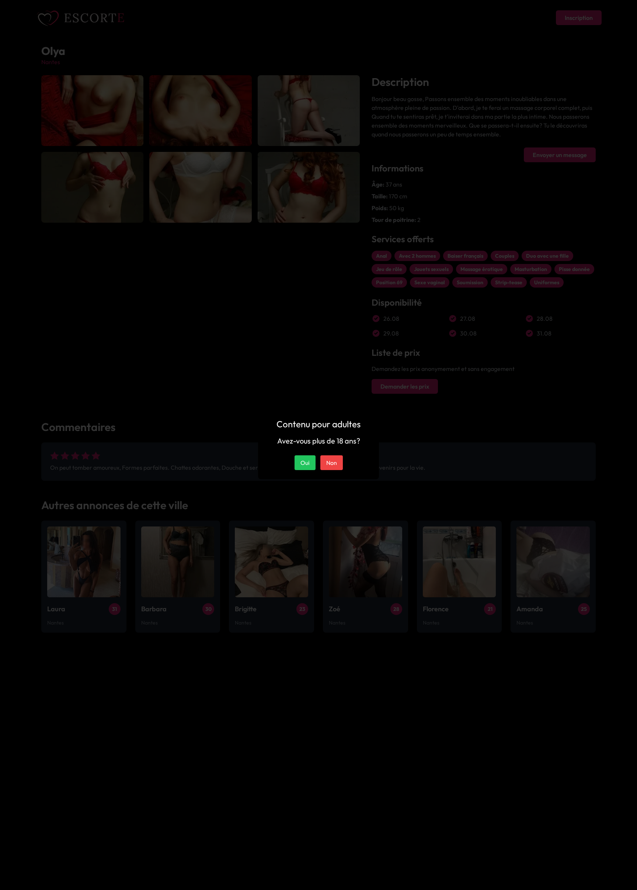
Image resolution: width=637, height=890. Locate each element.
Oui (305, 462)
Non (331, 462)
